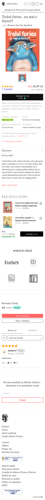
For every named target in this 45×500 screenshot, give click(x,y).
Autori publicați (9, 433)
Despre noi (7, 448)
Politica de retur (9, 475)
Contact (5, 442)
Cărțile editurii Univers (12, 436)
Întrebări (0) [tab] (32, 330)
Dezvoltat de (37, 497)
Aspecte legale (8, 465)
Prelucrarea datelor (10, 469)
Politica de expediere (11, 482)
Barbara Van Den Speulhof (20, 25)
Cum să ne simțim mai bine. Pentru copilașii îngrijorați (26, 204)
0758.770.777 (22, 136)
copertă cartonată (28, 127)
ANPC (5, 485)
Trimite (22, 400)
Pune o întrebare (22, 320)
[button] (7, 86)
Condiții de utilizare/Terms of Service (19, 472)
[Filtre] (4, 337)
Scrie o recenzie (22, 315)
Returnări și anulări (11, 478)
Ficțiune (5, 426)
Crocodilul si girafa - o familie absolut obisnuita (25, 219)
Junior (5, 429)
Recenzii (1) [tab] (12, 330)
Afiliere (5, 445)
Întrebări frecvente (10, 452)
